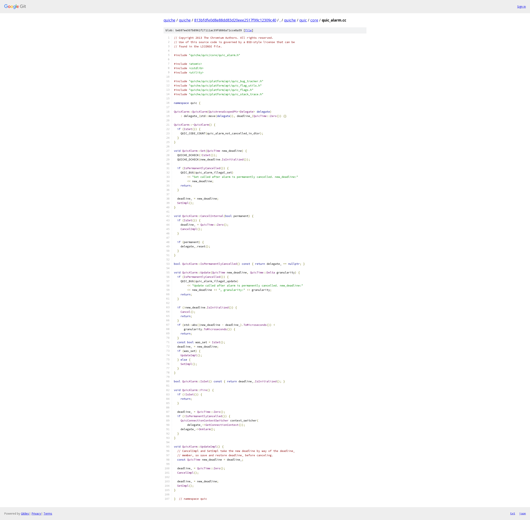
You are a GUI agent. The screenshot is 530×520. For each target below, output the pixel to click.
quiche (169, 20)
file (248, 30)
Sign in (521, 6)
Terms (47, 513)
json (522, 513)
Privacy (36, 513)
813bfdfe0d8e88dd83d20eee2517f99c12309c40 (235, 20)
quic (303, 20)
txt (512, 513)
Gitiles (25, 513)
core (314, 20)
